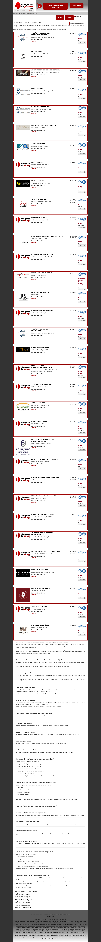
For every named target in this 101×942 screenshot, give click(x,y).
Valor (41, 937)
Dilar (35, 927)
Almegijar (80, 921)
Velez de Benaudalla (53, 937)
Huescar (71, 929)
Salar (44, 935)
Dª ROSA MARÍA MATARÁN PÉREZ (41, 273)
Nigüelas (18, 934)
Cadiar (23, 924)
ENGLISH (78, 16)
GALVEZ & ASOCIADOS (38, 144)
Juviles (54, 930)
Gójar (22, 929)
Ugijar (23, 937)
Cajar (26, 924)
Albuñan (32, 921)
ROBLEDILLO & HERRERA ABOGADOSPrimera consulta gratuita (42, 440)
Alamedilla (20, 921)
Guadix (40, 929)
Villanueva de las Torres (74, 937)
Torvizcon (84, 935)
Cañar (44, 924)
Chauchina (79, 924)
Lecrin (78, 930)
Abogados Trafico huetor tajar (22, 905)
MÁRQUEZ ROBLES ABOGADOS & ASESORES (45, 477)
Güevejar (59, 929)
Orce (28, 934)
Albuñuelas (40, 921)
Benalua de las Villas (68, 922)
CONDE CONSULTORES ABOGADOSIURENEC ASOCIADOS (42, 533)
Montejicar (55, 932)
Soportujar (66, 935)
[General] (23, 37)
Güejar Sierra (54, 929)
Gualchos (49, 929)
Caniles (47, 924)
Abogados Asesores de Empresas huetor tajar (26, 891)
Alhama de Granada (63, 921)
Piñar (62, 934)
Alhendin (69, 921)
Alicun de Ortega (74, 921)
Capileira (51, 924)
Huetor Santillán (76, 929)
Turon (20, 937)
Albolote (23, 921)
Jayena (38, 930)
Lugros (20, 932)
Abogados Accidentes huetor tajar (23, 889)
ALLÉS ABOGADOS (37, 162)
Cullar (71, 926)
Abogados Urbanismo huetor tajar (23, 907)
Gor (24, 929)
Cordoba (47, 926)
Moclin (38, 932)
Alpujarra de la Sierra (24, 922)
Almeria (84, 921)
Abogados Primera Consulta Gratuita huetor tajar (26, 904)
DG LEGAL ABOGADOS (38, 51)
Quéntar (38, 935)
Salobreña (48, 935)
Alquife (30, 922)
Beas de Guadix (57, 922)
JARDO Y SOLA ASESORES (39, 607)
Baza (45, 922)
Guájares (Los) (44, 929)
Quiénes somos (50, 916)
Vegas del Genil (46, 937)
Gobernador (18, 929)
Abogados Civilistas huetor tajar (22, 893)
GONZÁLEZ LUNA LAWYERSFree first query (40, 329)
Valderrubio (27, 937)
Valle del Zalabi (37, 937)
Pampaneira (43, 934)
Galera (83, 927)
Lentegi (81, 930)
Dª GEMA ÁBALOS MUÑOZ (39, 217)
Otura (37, 934)
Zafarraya (47, 938)
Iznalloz (29, 930)
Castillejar (64, 924)
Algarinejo (56, 921)
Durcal (54, 927)
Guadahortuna (35, 929)
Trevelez (17, 937)
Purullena (34, 935)
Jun (51, 930)
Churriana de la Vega (20, 926)
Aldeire (49, 921)
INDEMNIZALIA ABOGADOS (39, 570)
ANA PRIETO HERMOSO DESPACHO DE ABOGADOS (46, 70)
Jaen (33, 930)
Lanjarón (70, 930)
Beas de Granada (50, 922)
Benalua (62, 922)
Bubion (84, 922)
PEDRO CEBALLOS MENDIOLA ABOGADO (43, 496)
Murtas (79, 932)
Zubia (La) (54, 938)
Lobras (84, 930)
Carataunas (55, 924)
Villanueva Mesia (82, 937)
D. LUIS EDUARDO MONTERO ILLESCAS (43, 254)
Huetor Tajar (82, 929)
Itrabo (26, 930)
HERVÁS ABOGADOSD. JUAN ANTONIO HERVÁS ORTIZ (41, 366)
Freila (68, 927)
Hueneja (67, 929)
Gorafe (27, 929)
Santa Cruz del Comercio (55, 935)
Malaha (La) (26, 932)
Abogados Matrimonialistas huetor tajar (24, 901)
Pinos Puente (75, 934)
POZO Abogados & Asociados (40, 588)
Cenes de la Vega (73, 924)
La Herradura (58, 930)
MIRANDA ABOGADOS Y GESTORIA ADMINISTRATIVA (47, 236)
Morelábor (73, 932)
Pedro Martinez (49, 934)
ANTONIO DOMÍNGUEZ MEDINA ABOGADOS (44, 459)
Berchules (80, 922)
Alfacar (53, 921)
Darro (79, 926)
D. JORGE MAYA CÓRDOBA (39, 421)
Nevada (83, 932)
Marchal (35, 932)
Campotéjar (40, 924)
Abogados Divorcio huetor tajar (22, 894)
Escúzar (57, 927)
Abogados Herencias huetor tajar (23, 896)
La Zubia (63, 930)
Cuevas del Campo (66, 926)
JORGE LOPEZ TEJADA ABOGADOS (41, 384)
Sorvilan (70, 935)
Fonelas (65, 927)
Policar (80, 934)
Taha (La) (74, 935)
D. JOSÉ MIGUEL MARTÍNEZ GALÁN (42, 310)
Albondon (28, 921)
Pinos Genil (70, 934)
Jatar (35, 930)
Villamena (67, 937)
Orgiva (30, 934)
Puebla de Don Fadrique (23, 935)
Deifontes (28, 927)
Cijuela (26, 926)
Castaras (59, 924)
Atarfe (43, 922)
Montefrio (50, 932)
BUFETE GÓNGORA (37, 88)
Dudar (51, 927)
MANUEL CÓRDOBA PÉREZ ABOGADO (42, 514)
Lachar (67, 930)
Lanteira (74, 930)
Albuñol (35, 921)
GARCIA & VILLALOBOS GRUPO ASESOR (43, 125)
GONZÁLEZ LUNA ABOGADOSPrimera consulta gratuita (40, 34)
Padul (40, 934)
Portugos (16, 935)
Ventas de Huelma (61, 937)
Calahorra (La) (30, 924)
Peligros (54, 934)
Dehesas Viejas (22, 927)
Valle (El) (31, 937)
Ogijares (24, 934)
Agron (16, 921)
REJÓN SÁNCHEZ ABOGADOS (40, 292)
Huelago (63, 929)
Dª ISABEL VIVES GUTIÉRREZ (40, 625)
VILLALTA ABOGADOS (38, 181)
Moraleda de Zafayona (66, 932)
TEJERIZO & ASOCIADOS (39, 199)
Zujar (57, 938)
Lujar (23, 932)
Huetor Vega (17, 930)
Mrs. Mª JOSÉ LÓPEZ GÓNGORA (40, 107)
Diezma (31, 927)
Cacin (20, 924)
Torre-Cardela (79, 935)
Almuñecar (17, 922)
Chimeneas (84, 924)
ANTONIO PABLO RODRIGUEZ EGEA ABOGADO (45, 551)
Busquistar (17, 924)
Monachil (46, 932)
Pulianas (29, 935)
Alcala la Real (45, 921)
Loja (17, 932)
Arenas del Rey (35, 922)
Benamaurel (75, 922)
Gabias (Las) (79, 927)
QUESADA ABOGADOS (38, 403)
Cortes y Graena (59, 926)
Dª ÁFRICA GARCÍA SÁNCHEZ (40, 347)
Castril (68, 924)
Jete (49, 930)
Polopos (83, 934)
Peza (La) (58, 934)
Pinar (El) (65, 934)
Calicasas (35, 924)
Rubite (41, 935)
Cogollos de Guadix (31, 926)
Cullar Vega (75, 926)
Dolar (37, 927)
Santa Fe (62, 935)
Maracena (31, 932)
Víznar (43, 938)
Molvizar (42, 932)
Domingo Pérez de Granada (44, 927)
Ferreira (61, 927)
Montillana (59, 932)
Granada (30, 929)
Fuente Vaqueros (73, 927)
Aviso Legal (52, 914)
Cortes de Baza (52, 926)
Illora (21, 930)
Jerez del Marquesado (44, 930)
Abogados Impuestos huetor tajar (23, 897)
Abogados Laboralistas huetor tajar (23, 899)
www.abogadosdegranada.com (63, 914)
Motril (76, 932)
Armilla (39, 922)
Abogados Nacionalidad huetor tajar (23, 902)
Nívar (21, 934)
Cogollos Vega (38, 926)
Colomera (43, 926)
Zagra (50, 938)
